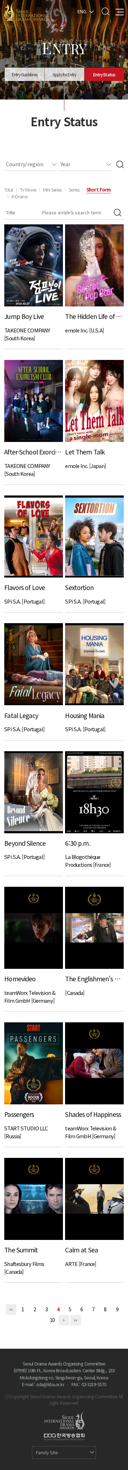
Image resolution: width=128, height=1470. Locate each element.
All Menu (120, 11)
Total (8, 189)
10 (52, 1319)
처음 (11, 1309)
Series (74, 189)
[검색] (120, 164)
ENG (82, 10)
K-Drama (19, 196)
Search (105, 11)
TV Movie (28, 189)
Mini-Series (52, 189)
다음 (64, 1320)
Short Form (98, 189)
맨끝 (75, 1320)
